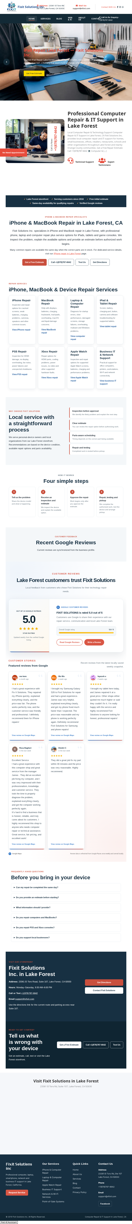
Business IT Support (52, 1189)
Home (32, 18)
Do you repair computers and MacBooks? (36, 917)
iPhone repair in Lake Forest (67, 253)
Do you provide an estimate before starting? (37, 897)
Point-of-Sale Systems (53, 1201)
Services (46, 18)
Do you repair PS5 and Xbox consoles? (35, 927)
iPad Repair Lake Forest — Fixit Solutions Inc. (63, 52)
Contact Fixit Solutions (104, 990)
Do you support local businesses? (33, 937)
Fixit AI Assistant (9, 1222)
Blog (59, 18)
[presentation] (6, 62)
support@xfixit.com (81, 8)
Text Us (82, 262)
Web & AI (70, 18)
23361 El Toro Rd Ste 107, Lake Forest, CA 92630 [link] (50, 7)
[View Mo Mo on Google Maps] (54, 678)
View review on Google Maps (23, 735)
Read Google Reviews (70, 642)
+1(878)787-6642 (105, 20)
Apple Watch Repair (51, 1185)
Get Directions (100, 262)
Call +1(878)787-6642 (61, 262)
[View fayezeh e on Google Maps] (93, 678)
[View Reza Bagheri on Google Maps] (15, 749)
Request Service (17, 1192)
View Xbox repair (49, 377)
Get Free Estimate (34, 73)
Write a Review (94, 642)
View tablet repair (108, 326)
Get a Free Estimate (34, 262)
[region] (66, 760)
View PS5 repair (19, 374)
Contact (96, 18)
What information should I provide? (33, 907)
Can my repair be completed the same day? (37, 887)
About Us (82, 18)
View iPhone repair (21, 330)
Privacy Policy (79, 1192)
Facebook (105, 1203)
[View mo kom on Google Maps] (15, 678)
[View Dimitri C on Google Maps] (54, 749)
